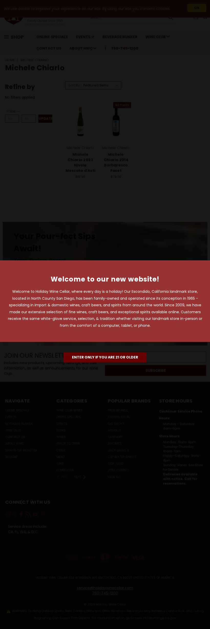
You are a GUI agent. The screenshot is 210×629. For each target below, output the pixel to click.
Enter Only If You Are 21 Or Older (105, 357)
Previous (202, 613)
